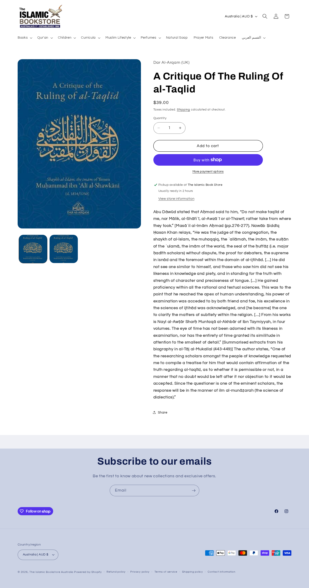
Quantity (160, 118)
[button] (24, 38)
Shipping (183, 109)
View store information (176, 198)
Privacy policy (140, 571)
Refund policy (116, 571)
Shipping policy (192, 571)
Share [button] (162, 412)
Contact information (221, 571)
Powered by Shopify (88, 572)
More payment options (208, 171)
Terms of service (165, 571)
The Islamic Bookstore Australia (51, 572)
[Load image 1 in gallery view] (33, 249)
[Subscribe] (193, 490)
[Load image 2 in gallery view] (64, 249)
